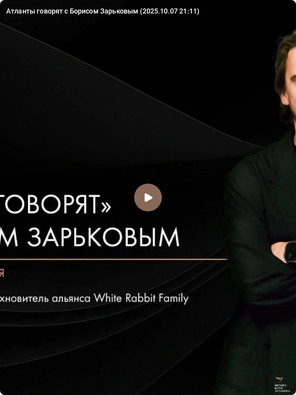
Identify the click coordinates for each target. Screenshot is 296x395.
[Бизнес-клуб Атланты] (282, 384)
